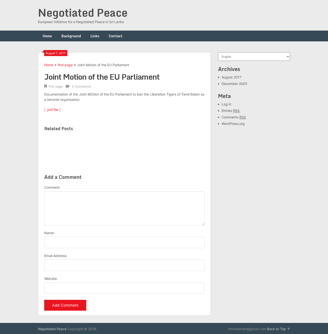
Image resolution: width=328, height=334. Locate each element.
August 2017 (231, 77)
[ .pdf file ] (52, 110)
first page (65, 65)
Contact (115, 36)
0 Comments (81, 86)
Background (71, 36)
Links (95, 36)
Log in (226, 104)
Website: (51, 278)
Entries (231, 111)
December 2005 (234, 84)
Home (47, 36)
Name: (49, 233)
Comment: (52, 187)
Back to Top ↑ (278, 329)
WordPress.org (233, 124)
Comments (234, 117)
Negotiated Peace (83, 12)
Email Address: (55, 256)
